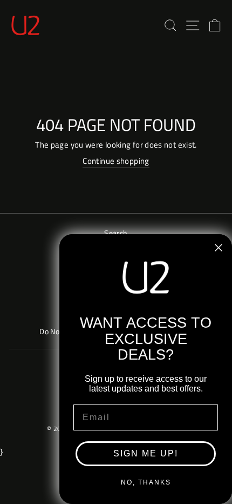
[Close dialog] (218, 248)
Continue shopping (116, 161)
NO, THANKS (146, 482)
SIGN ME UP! (145, 453)
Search (115, 233)
